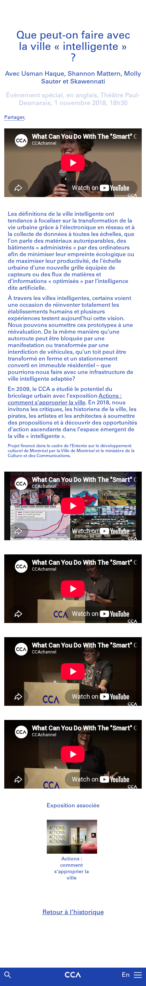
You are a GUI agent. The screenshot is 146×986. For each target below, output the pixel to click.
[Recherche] (7, 974)
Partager (14, 117)
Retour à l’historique (73, 913)
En (126, 975)
